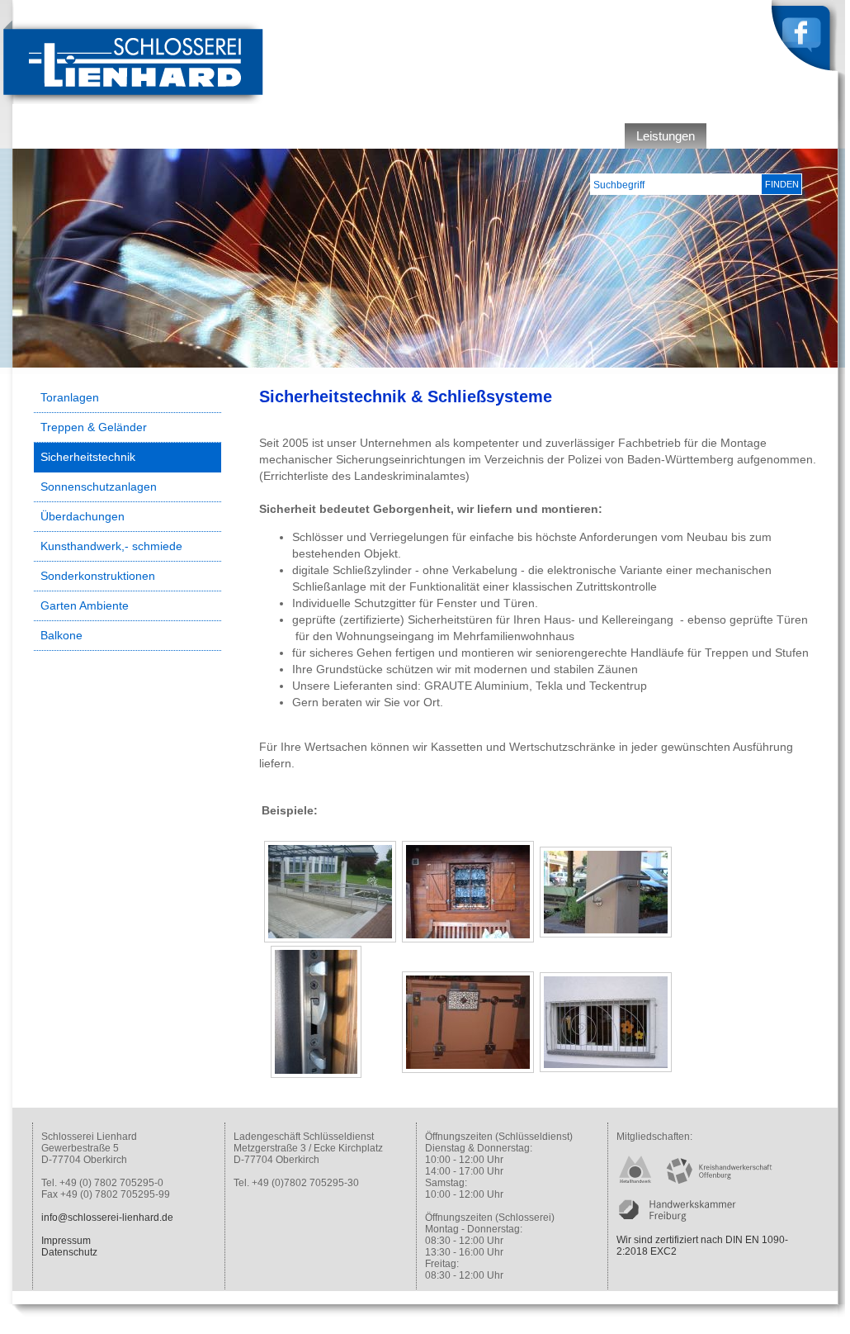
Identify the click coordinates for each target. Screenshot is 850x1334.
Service (739, 136)
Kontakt (804, 136)
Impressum (66, 1240)
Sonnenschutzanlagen (98, 486)
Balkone (61, 635)
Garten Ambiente (84, 605)
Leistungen (665, 136)
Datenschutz (69, 1252)
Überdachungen (82, 516)
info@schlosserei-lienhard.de (107, 1217)
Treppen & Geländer (93, 427)
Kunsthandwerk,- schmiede (111, 546)
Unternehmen (575, 136)
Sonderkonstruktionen (97, 575)
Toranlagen (69, 397)
